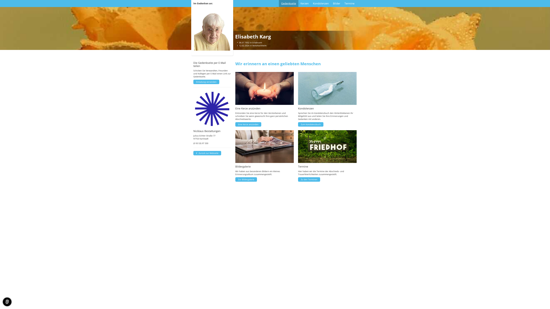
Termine (349, 3)
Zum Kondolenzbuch (311, 124)
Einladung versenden (206, 82)
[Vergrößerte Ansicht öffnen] (212, 108)
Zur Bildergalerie (246, 179)
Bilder (336, 3)
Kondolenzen (321, 3)
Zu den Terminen (309, 179)
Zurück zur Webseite (208, 153)
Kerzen (304, 3)
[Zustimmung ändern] (7, 302)
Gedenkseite (288, 3)
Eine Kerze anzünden (248, 124)
